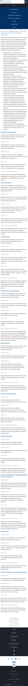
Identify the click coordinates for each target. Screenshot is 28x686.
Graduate (14, 640)
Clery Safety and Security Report (14, 679)
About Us (14, 633)
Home (14, 629)
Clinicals (14, 21)
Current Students (14, 9)
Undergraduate (14, 636)
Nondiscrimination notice (14, 673)
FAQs (14, 27)
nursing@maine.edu (14, 625)
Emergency (14, 681)
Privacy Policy (14, 676)
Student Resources (14, 671)
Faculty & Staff (14, 24)
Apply (14, 668)
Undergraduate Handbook (14, 15)
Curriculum (14, 12)
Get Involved (14, 647)
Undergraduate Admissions (14, 18)
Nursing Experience (14, 643)
